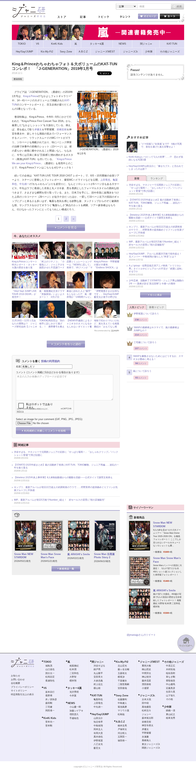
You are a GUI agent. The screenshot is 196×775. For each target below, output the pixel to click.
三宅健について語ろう (145, 342)
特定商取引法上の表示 (22, 694)
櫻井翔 (72, 680)
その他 (169, 699)
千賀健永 (122, 680)
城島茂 (48, 665)
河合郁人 (122, 733)
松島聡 (121, 714)
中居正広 (170, 665)
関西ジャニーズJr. (151, 747)
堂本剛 (48, 725)
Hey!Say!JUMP (100, 714)
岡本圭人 (98, 729)
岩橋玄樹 (62, 129)
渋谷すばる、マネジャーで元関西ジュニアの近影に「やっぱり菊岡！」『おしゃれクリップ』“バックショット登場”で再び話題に (66, 453)
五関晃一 (122, 736)
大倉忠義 (98, 680)
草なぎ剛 (170, 676)
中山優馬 (170, 684)
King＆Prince (30, 96)
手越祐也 (74, 718)
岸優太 (38, 129)
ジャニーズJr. (147, 695)
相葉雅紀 (74, 665)
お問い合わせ (18, 679)
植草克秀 (170, 718)
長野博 (48, 695)
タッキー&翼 (75, 688)
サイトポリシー (19, 690)
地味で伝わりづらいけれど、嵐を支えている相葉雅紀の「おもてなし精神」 (106, 325)
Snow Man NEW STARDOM (23, 556)
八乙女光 (98, 744)
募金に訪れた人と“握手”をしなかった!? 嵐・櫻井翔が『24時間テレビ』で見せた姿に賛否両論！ (79, 295)
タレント (124, 17)
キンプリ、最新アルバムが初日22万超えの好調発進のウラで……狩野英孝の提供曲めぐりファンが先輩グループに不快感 (66, 489)
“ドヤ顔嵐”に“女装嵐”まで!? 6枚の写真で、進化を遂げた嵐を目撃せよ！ (161, 145)
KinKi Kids (49, 718)
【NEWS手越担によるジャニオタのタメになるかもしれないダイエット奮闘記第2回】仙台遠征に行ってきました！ (79, 326)
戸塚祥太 (122, 729)
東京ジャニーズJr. (151, 744)
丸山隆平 (98, 673)
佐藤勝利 (122, 699)
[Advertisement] (155, 109)
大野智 (72, 676)
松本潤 (72, 669)
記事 (82, 17)
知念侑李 (98, 721)
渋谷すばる (99, 665)
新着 (136, 178)
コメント (21, 372)
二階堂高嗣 (123, 684)
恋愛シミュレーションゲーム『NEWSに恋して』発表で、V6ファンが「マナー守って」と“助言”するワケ (79, 267)
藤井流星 (146, 680)
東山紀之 (170, 714)
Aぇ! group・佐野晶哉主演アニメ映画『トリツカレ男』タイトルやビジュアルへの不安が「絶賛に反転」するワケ (156, 268)
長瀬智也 (50, 680)
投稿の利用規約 (50, 361)
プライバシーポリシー (22, 687)
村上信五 (98, 684)
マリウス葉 (123, 710)
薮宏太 (97, 748)
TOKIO (47, 661)
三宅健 (48, 707)
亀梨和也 (98, 699)
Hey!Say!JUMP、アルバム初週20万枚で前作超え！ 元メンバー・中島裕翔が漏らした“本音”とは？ (156, 255)
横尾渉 (121, 676)
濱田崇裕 (146, 684)
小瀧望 (145, 688)
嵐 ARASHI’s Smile (78, 554)
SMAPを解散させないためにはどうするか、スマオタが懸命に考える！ (158, 358)
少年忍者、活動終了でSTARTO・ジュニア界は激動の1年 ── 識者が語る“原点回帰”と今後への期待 (156, 282)
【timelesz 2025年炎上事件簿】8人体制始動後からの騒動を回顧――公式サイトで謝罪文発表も (63, 477)
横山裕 (97, 688)
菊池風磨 (122, 707)
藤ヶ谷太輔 (123, 669)
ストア (61, 17)
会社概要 (15, 683)
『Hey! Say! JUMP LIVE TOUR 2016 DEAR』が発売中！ (24, 294)
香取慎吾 (170, 680)
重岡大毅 (146, 665)
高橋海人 (146, 740)
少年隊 (168, 706)
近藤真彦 (170, 688)
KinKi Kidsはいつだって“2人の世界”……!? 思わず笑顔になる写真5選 (156, 158)
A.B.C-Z (120, 721)
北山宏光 (122, 665)
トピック (103, 17)
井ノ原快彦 (51, 699)
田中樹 (145, 703)
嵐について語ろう (142, 371)
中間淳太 (146, 673)
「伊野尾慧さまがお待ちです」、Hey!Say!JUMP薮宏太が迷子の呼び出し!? (106, 295)
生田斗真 (170, 691)
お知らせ (15, 675)
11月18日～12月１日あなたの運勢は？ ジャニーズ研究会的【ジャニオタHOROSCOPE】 (24, 325)
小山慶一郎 (75, 707)
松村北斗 (146, 710)
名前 (18, 366)
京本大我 (146, 699)
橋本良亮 (122, 725)
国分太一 (50, 673)
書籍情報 (18, 79)
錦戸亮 (97, 669)
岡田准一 (50, 710)
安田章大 (98, 676)
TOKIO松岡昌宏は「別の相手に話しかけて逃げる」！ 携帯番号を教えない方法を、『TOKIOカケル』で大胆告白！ (52, 326)
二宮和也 (74, 673)
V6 (45, 688)
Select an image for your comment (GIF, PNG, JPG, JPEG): (49, 419)
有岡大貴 (98, 733)
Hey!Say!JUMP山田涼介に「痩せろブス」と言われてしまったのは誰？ (156, 167)
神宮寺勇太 (147, 725)
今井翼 (72, 695)
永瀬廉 (145, 736)
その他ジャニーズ (174, 661)
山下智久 (170, 695)
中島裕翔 (98, 725)
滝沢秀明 (74, 692)
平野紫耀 (146, 733)
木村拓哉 (170, 669)
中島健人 (122, 703)
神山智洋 (146, 676)
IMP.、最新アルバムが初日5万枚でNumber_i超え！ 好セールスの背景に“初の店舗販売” (59, 499)
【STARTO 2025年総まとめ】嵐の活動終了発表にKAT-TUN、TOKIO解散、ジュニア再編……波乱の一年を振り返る (66, 466)
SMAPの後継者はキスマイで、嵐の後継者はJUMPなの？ (156, 329)
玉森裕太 (122, 673)
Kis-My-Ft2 (122, 661)
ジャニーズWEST (150, 661)
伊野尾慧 (98, 740)
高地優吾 (146, 707)
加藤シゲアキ (76, 710)
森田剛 (48, 703)
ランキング (156, 178)
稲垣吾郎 (170, 673)
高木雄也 (98, 736)
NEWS (71, 703)
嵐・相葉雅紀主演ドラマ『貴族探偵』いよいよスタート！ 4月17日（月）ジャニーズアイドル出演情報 (52, 297)
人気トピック (136, 307)
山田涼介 (98, 718)
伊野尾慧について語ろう (146, 313)
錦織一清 (170, 710)
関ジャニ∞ (97, 661)
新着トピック (156, 307)
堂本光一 (50, 721)
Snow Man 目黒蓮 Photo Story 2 (104, 556)
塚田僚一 (122, 740)
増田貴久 (74, 714)
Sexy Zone (122, 695)
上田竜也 (105, 179)
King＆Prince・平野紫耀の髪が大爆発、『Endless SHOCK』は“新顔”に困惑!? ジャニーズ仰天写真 (106, 267)
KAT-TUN (97, 695)
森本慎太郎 (147, 718)
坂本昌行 (50, 692)
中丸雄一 (24, 184)
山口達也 (50, 669)
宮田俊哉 (122, 688)
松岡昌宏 (50, 676)
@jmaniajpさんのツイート (141, 634)
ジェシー (146, 714)
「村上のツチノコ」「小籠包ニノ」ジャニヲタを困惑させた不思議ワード (52, 264)
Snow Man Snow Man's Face (51, 556)
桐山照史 (146, 669)
